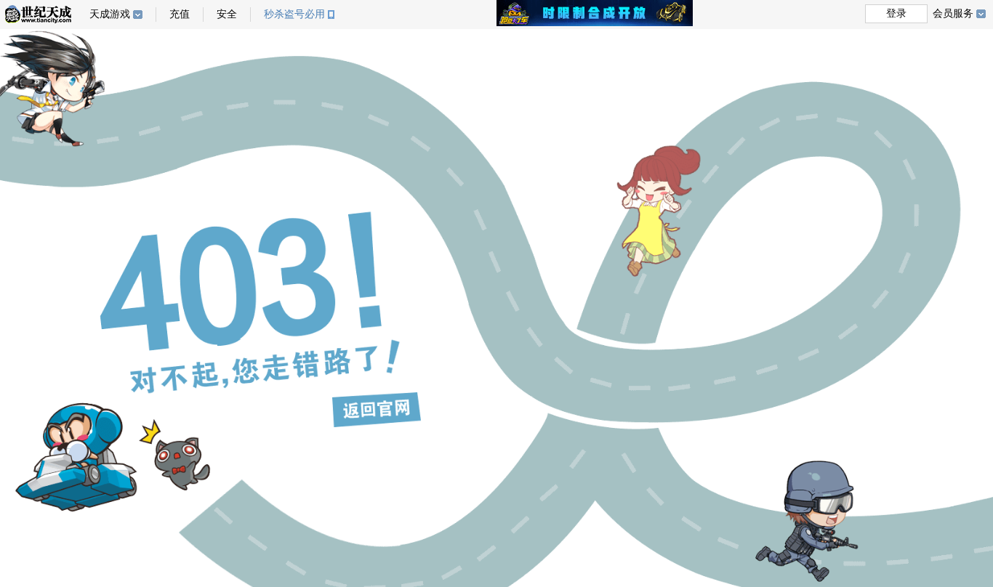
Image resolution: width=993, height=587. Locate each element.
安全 (227, 14)
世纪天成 (38, 14)
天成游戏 (109, 14)
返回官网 (376, 409)
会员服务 (953, 13)
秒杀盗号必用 (294, 14)
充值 (179, 14)
